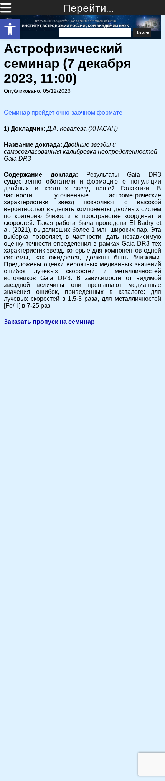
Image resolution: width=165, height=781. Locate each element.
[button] (10, 29)
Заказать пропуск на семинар (49, 321)
